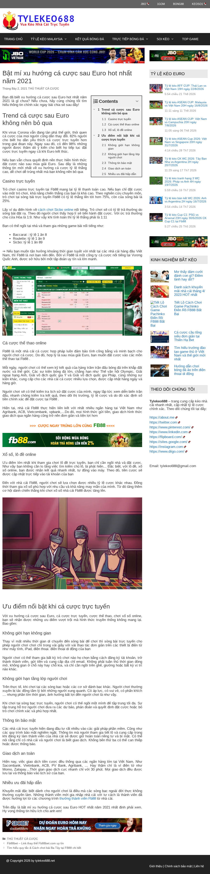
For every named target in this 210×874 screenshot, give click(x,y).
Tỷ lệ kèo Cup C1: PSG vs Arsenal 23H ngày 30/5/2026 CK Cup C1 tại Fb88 (186, 218)
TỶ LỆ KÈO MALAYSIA (47, 39)
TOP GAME (190, 39)
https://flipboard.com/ (166, 437)
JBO (143, 4)
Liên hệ (199, 866)
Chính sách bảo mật (178, 866)
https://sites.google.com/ (168, 442)
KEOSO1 (197, 4)
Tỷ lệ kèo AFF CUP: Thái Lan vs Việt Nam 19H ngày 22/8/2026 (185, 87)
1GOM (161, 4)
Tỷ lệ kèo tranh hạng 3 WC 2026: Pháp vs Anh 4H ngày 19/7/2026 (183, 181)
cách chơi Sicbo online (55, 210)
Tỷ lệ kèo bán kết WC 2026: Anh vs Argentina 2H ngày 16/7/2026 (186, 199)
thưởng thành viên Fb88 (77, 798)
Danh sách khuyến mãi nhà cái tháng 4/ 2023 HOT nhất (189, 291)
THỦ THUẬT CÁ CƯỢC (43, 88)
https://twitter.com (163, 422)
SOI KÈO (163, 39)
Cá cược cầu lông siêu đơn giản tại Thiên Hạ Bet (188, 336)
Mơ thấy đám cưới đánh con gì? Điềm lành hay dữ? (188, 275)
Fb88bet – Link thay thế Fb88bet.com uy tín (35, 843)
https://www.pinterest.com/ (170, 427)
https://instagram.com (166, 447)
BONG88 (178, 4)
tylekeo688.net (45, 860)
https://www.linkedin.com (169, 432)
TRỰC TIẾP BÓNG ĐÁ (128, 39)
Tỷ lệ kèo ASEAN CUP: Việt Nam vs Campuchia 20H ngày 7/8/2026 (186, 122)
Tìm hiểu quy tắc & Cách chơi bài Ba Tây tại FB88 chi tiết (44, 847)
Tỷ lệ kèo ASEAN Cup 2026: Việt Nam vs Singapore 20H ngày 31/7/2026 (186, 142)
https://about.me (162, 417)
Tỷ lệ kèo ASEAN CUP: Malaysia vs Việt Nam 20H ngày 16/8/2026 (186, 104)
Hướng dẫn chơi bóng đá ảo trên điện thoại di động (189, 370)
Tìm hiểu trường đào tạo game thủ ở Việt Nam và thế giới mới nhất (189, 353)
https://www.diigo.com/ (167, 451)
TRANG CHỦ (13, 39)
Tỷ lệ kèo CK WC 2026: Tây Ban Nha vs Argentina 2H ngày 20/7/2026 (186, 162)
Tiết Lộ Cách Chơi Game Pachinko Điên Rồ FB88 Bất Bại (188, 308)
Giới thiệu (155, 866)
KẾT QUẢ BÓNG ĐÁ (89, 39)
